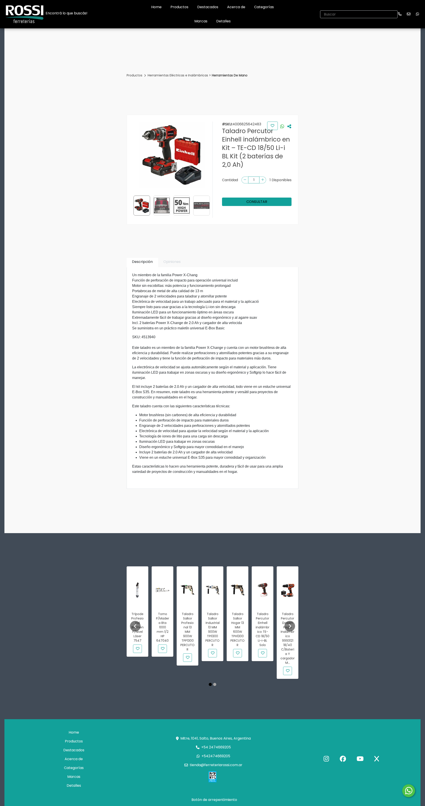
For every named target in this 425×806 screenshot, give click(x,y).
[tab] (142, 262)
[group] (171, 155)
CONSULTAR (256, 201)
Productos (179, 7)
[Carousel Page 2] (214, 684)
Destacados (207, 7)
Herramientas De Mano (229, 75)
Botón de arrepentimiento (214, 799)
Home (156, 7)
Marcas (200, 21)
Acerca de (236, 7)
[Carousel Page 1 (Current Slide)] (210, 684)
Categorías (264, 7)
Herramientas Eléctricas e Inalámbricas (178, 75)
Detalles (223, 21)
